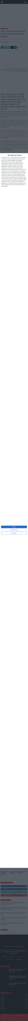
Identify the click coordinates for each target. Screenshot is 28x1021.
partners (9, 157)
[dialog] (14, 510)
